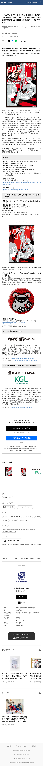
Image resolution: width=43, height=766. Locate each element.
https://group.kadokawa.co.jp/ (25, 607)
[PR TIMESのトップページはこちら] (8, 2)
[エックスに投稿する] (8, 41)
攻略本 (37, 516)
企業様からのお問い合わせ (21, 754)
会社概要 (9, 746)
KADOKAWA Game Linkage (11, 516)
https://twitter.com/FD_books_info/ (25, 360)
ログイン (28, 2)
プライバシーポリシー (22, 746)
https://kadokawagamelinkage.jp (21, 407)
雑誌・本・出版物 (8, 507)
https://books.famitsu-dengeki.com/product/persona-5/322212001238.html (18, 531)
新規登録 (34, 2)
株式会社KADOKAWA (27, 558)
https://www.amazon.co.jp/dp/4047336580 (15, 189)
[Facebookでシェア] (12, 41)
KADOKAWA (28, 516)
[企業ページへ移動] (21, 577)
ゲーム (5, 520)
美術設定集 (23, 520)
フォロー (21, 597)
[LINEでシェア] (16, 41)
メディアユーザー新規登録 (21, 438)
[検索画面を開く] (41, 2)
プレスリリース (13, 558)
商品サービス (7, 497)
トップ (5, 558)
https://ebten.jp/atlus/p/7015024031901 (14, 323)
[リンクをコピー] (25, 41)
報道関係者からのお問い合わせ (21, 750)
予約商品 (14, 520)
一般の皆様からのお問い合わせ (21, 759)
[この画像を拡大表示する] (9, 471)
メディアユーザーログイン (21, 428)
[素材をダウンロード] (21, 41)
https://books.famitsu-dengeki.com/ (22, 358)
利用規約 (34, 746)
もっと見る (38, 650)
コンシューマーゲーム (25, 507)
